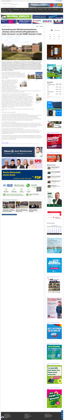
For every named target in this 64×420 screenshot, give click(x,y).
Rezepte (25, 9)
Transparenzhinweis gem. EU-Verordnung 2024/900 (10, 19)
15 (56, 230)
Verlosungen (31, 9)
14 (54, 230)
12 (50, 230)
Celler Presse (7, 414)
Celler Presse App (8, 415)
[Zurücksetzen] (62, 418)
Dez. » (60, 233)
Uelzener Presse (48, 416)
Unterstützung (27, 414)
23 (58, 231)
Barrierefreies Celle (48, 415)
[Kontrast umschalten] (62, 416)
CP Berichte (9, 9)
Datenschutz (27, 416)
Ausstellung (4, 214)
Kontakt (10, 11)
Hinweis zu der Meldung (5, 142)
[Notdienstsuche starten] (60, 214)
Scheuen (14, 214)
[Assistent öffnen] (2, 417)
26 (50, 232)
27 (52, 232)
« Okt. (49, 233)
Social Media (55, 9)
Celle (9, 26)
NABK (11, 214)
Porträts (6, 417)
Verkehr (45, 9)
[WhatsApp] (61, 0)
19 (50, 231)
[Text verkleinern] (62, 413)
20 (52, 231)
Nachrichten (4, 9)
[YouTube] (60, 0)
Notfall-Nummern (5, 11)
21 (54, 231)
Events (35, 9)
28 (54, 232)
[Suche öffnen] (61, 10)
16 (58, 230)
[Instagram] (57, 0)
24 (60, 231)
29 (56, 232)
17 (60, 230)
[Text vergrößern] (62, 411)
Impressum (27, 417)
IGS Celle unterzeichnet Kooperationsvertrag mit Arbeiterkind (33, 210)
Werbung (26, 415)
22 (56, 231)
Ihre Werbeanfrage (8, 416)
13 (52, 230)
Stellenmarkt (40, 9)
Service (49, 9)
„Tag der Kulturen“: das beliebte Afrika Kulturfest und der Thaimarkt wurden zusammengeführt (9, 210)
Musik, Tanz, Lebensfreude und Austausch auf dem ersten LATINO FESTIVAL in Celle (22, 210)
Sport (22, 9)
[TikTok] (58, 0)
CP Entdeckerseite (16, 9)
